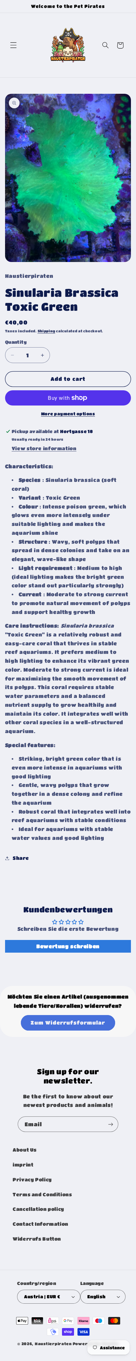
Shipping (46, 331)
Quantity (16, 342)
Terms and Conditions (42, 1194)
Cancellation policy (38, 1209)
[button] (13, 45)
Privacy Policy (32, 1179)
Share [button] (21, 858)
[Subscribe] (110, 1124)
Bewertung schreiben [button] (68, 946)
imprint (23, 1164)
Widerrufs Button (37, 1239)
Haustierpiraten (53, 1344)
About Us (25, 1150)
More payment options (68, 414)
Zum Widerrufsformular (68, 1023)
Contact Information (40, 1224)
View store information (44, 448)
